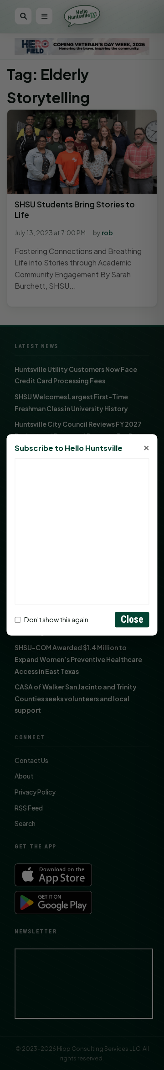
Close (132, 619)
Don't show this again (56, 619)
